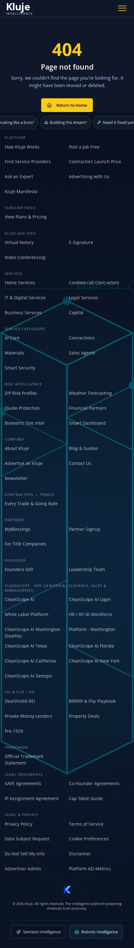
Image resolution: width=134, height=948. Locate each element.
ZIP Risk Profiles (21, 393)
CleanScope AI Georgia (28, 676)
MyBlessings (18, 529)
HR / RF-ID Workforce (90, 614)
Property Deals (84, 716)
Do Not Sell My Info (25, 854)
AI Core (12, 338)
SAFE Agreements (23, 783)
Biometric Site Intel (24, 423)
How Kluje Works (22, 147)
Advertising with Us (89, 176)
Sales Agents (82, 353)
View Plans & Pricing (26, 217)
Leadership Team (87, 569)
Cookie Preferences (89, 839)
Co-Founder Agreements (94, 783)
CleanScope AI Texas (26, 646)
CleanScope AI (19, 599)
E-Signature (81, 242)
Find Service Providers (28, 161)
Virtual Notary (19, 242)
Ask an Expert (19, 176)
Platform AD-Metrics (90, 869)
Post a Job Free (84, 147)
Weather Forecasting (90, 393)
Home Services (20, 283)
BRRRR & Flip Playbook (92, 701)
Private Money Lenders (28, 716)
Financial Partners (88, 408)
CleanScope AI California (30, 661)
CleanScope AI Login (90, 599)
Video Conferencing (25, 257)
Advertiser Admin (23, 869)
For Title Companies (25, 544)
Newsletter (16, 478)
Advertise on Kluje (24, 463)
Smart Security (20, 368)
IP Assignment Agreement (32, 798)
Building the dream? (68, 122)
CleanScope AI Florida (91, 646)
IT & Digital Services (25, 298)
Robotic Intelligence (99, 932)
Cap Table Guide (86, 798)
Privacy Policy (18, 824)
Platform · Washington (92, 629)
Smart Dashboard (87, 423)
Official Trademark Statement (24, 759)
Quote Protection (22, 408)
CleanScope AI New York (94, 661)
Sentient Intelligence (42, 932)
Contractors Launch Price (95, 161)
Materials (14, 353)
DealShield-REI (20, 701)
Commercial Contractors (94, 283)
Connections (82, 338)
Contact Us (80, 463)
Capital (76, 312)
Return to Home (71, 105)
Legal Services (83, 298)
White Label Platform (26, 614)
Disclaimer (80, 854)
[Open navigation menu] (122, 8)
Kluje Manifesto (21, 191)
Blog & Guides (83, 448)
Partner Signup (84, 529)
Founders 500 (19, 569)
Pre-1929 (14, 731)
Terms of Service (86, 824)
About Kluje (17, 448)
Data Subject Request (27, 839)
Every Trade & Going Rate (31, 503)
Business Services (23, 312)
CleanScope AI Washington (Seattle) (32, 632)
